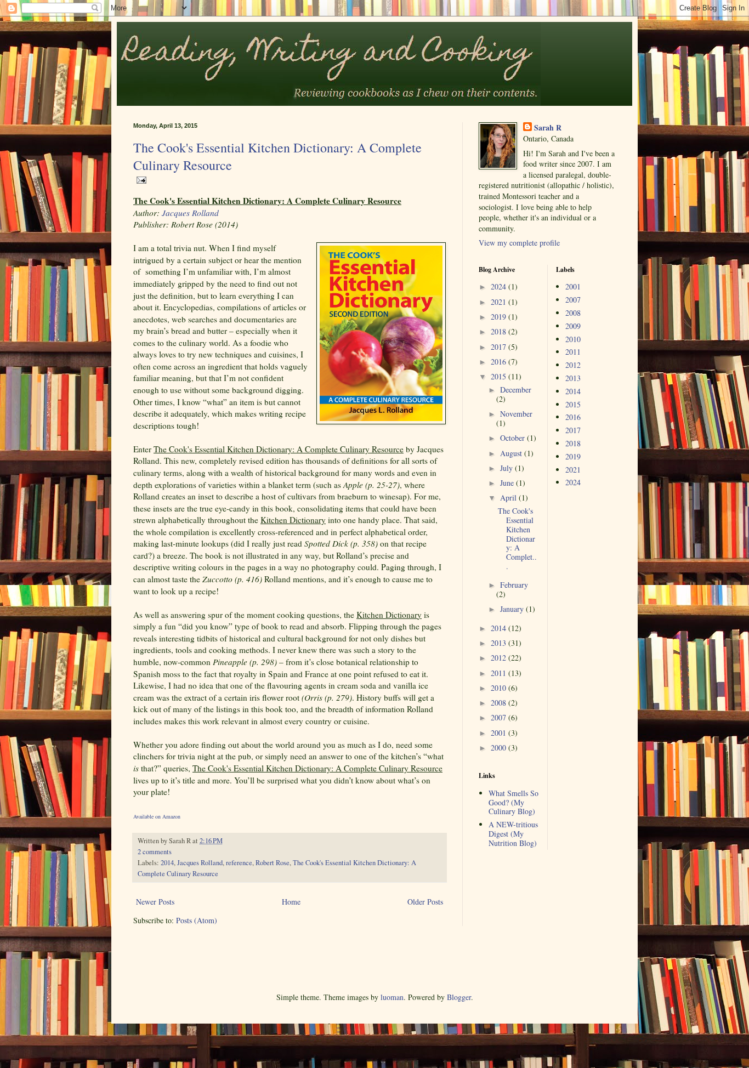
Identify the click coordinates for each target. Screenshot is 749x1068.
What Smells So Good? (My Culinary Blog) (513, 802)
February (514, 585)
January (513, 609)
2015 (499, 376)
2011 (499, 673)
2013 (499, 643)
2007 (499, 717)
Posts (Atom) (196, 920)
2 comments (155, 851)
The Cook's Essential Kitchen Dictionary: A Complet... (517, 538)
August (512, 453)
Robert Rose (273, 862)
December (515, 389)
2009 (573, 326)
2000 (499, 747)
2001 (499, 733)
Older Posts (425, 901)
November (516, 413)
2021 (499, 302)
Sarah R (547, 127)
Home (291, 901)
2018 (499, 331)
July (507, 468)
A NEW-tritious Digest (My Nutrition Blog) (513, 833)
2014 (167, 862)
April (509, 497)
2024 (499, 286)
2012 (499, 657)
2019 (499, 316)
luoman (392, 997)
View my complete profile (519, 242)
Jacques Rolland (190, 212)
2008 (499, 702)
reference (239, 862)
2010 (499, 688)
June (508, 483)
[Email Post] (139, 179)
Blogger (459, 997)
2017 (499, 347)
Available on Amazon (156, 816)
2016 (499, 361)
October (513, 438)
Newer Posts (155, 901)
